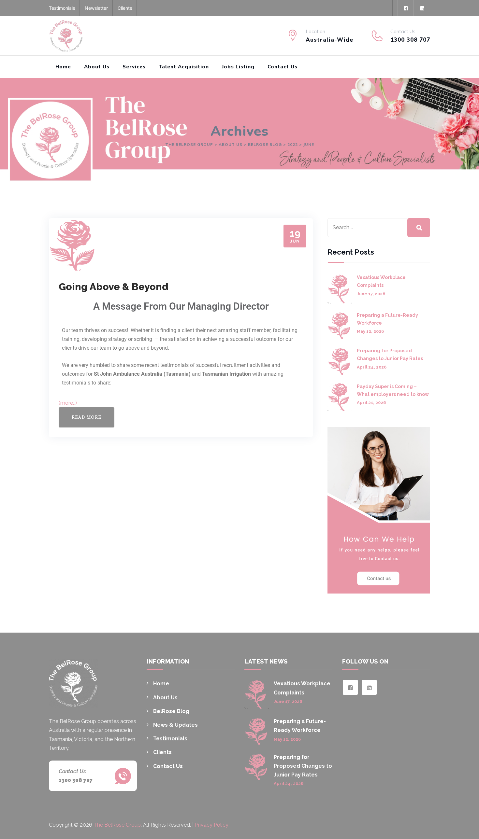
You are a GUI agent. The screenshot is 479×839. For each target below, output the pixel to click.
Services (134, 66)
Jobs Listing (238, 66)
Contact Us (283, 66)
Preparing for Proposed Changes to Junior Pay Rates (390, 354)
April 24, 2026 (371, 367)
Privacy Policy (211, 825)
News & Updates (175, 725)
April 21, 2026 (371, 402)
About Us (96, 66)
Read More (86, 417)
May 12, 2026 (370, 331)
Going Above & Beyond (113, 286)
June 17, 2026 (371, 293)
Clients (125, 8)
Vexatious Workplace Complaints (381, 281)
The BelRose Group (117, 825)
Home (63, 66)
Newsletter (96, 8)
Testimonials (62, 8)
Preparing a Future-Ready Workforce (387, 319)
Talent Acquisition (184, 66)
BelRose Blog (171, 711)
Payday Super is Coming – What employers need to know (393, 390)
